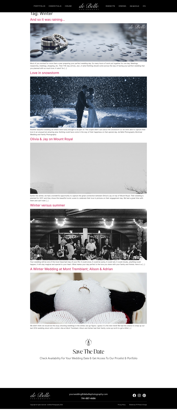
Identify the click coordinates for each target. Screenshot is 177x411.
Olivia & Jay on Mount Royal (51, 139)
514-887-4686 (88, 398)
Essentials (55, 6)
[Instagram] (139, 395)
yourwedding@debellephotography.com (88, 394)
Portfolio (39, 6)
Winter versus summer (47, 205)
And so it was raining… (47, 19)
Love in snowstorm (44, 73)
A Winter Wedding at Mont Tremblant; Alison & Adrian (71, 269)
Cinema (122, 6)
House (68, 6)
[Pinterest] (144, 395)
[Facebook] (134, 395)
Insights (110, 6)
